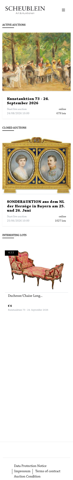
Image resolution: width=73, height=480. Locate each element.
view (38, 62)
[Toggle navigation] (63, 10)
